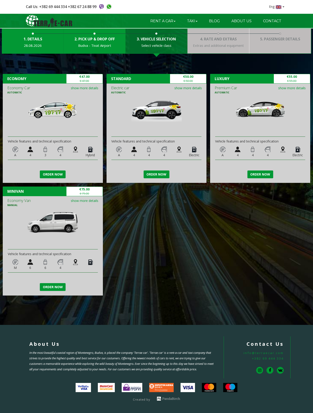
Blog (214, 21)
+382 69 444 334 (268, 358)
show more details (84, 88)
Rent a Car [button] (161, 21)
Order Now (53, 174)
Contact (272, 21)
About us (241, 21)
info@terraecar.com (264, 353)
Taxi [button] (191, 21)
